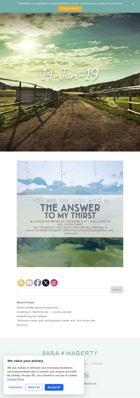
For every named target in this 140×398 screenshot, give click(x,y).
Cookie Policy (15, 379)
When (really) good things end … (38, 307)
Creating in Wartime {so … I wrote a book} (44, 312)
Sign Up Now (70, 8)
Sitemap (97, 363)
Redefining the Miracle (32, 316)
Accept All (54, 387)
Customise (15, 387)
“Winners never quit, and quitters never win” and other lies (56, 320)
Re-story (22, 325)
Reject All (34, 387)
